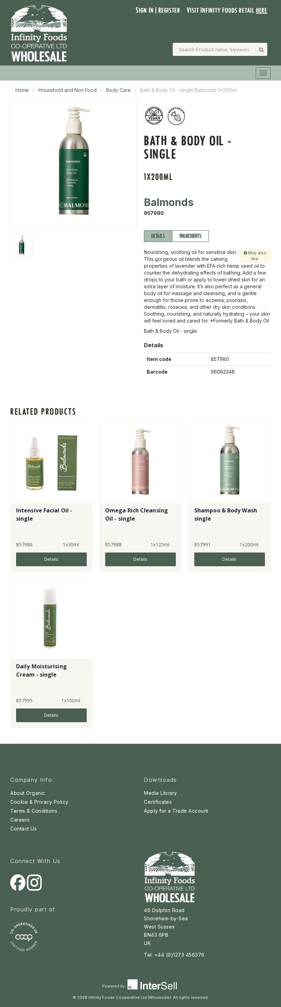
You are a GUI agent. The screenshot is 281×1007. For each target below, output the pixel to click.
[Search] (260, 49)
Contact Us (23, 829)
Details (157, 236)
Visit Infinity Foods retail (227, 10)
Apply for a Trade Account (176, 811)
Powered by (114, 986)
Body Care (118, 90)
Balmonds (169, 202)
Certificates (158, 802)
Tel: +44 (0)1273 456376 (174, 955)
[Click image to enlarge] (73, 163)
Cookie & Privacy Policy (39, 802)
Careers (20, 820)
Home (22, 90)
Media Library (160, 793)
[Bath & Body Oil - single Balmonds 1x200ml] (21, 245)
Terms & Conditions (33, 811)
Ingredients (190, 236)
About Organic (27, 793)
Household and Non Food (67, 90)
